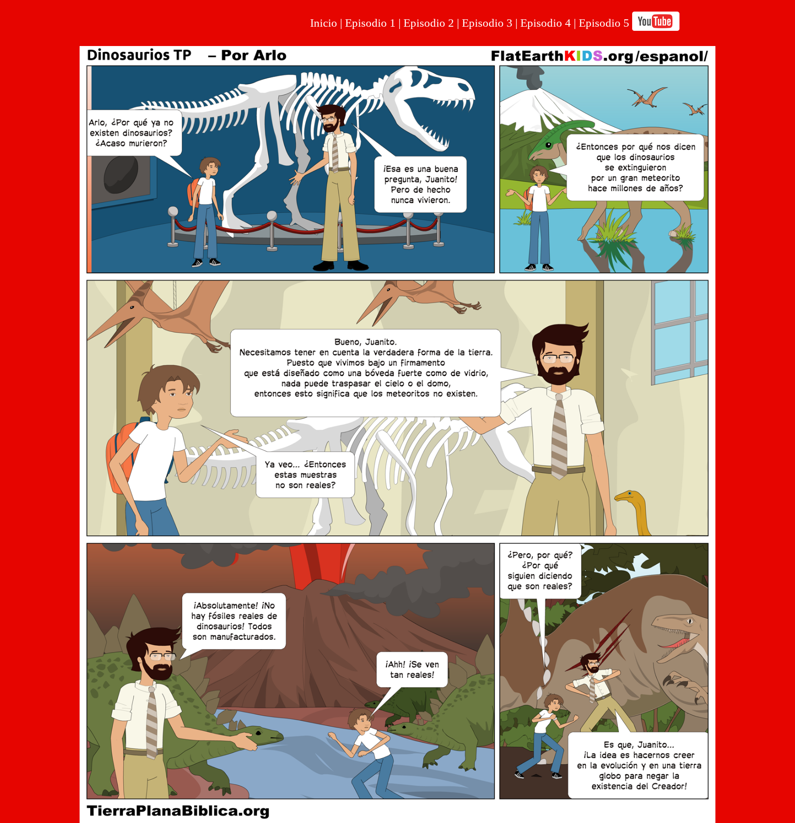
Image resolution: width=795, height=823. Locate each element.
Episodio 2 (428, 23)
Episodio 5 (604, 23)
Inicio (323, 23)
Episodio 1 (370, 23)
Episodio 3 (487, 23)
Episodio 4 (547, 23)
